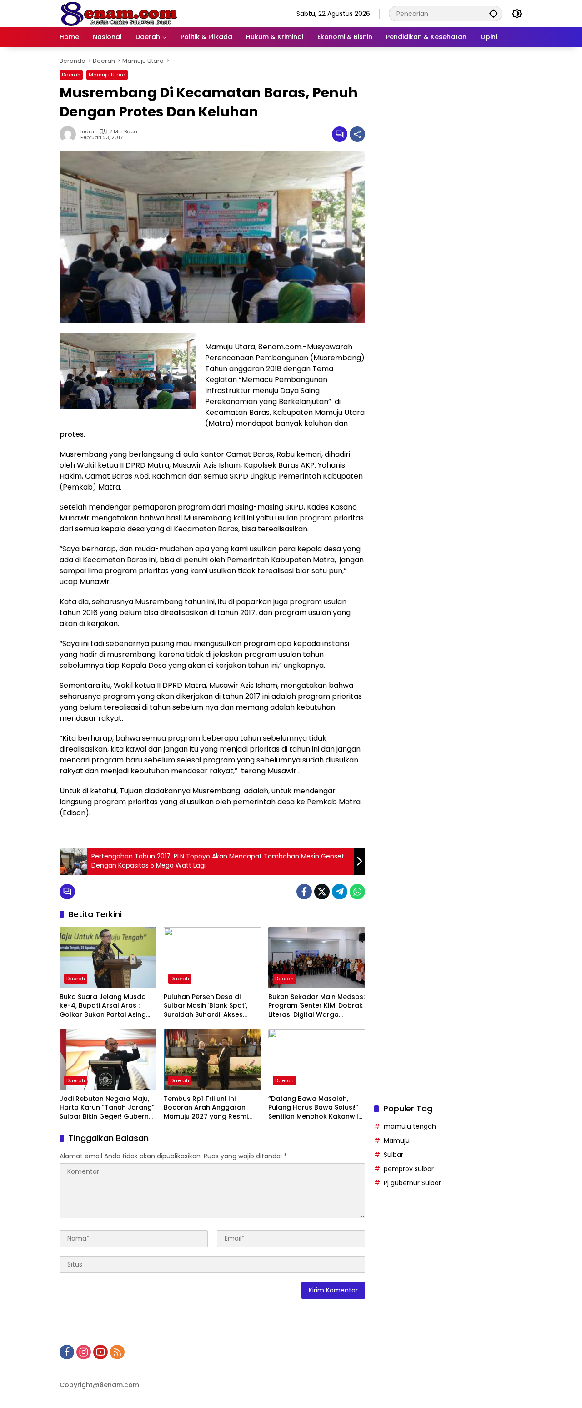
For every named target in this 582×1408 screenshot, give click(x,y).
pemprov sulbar (409, 1168)
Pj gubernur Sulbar (412, 1182)
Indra (87, 131)
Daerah (71, 74)
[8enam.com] (119, 13)
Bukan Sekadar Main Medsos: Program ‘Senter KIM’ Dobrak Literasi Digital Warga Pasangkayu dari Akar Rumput (316, 1006)
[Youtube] (100, 1352)
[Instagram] (83, 1352)
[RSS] (117, 1352)
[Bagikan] (357, 134)
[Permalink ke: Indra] (70, 134)
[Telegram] (339, 891)
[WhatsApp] (357, 891)
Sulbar (393, 1154)
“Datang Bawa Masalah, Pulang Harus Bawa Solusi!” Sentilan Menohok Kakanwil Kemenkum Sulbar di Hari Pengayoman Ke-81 (313, 1108)
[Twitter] (322, 891)
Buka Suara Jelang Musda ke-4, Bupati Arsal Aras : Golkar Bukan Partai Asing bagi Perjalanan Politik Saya (105, 1006)
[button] (493, 13)
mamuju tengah (410, 1125)
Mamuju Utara (107, 74)
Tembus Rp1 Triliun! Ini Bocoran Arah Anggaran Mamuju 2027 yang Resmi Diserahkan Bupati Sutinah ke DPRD (212, 1108)
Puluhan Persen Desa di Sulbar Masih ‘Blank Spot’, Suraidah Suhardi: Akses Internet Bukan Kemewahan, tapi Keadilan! (210, 1006)
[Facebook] (304, 891)
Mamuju (397, 1140)
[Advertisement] (448, 411)
